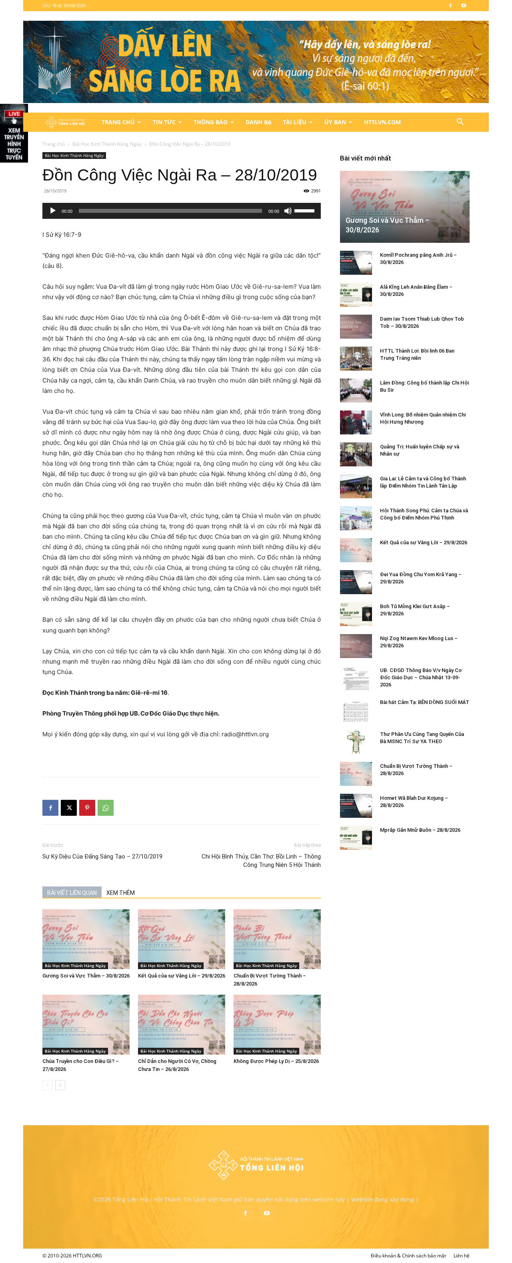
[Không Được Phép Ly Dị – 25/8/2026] (277, 1025)
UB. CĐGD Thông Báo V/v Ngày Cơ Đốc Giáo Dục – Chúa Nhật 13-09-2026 (421, 677)
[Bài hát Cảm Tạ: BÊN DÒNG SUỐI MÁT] (356, 710)
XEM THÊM (120, 893)
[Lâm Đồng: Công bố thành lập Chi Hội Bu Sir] (356, 390)
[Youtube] (464, 5)
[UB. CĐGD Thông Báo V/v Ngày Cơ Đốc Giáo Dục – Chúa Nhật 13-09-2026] (356, 678)
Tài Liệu (294, 122)
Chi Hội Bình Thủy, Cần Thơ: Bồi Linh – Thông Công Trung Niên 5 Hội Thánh (261, 860)
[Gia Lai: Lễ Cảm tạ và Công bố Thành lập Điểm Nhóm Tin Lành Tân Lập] (356, 486)
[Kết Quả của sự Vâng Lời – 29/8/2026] (181, 939)
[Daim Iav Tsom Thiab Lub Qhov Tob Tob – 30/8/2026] (356, 327)
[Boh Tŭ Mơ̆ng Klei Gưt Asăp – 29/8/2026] (356, 614)
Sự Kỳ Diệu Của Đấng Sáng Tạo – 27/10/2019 (102, 856)
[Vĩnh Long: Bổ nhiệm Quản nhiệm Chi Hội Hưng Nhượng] (356, 422)
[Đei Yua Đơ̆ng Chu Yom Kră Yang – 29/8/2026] (356, 582)
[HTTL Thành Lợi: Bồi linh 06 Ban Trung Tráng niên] (356, 359)
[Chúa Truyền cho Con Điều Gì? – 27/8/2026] (86, 1025)
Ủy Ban (335, 122)
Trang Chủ (118, 122)
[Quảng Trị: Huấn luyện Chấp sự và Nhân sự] (356, 454)
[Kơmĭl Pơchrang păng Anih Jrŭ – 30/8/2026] (356, 263)
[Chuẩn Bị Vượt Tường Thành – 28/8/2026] (277, 939)
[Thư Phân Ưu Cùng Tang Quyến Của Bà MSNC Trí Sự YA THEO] (356, 742)
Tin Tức (164, 122)
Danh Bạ (259, 122)
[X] (69, 808)
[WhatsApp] (106, 808)
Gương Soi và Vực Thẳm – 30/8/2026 (86, 976)
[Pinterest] (87, 808)
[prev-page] (47, 1085)
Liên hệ (462, 1255)
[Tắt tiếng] (288, 211)
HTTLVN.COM (382, 122)
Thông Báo (211, 122)
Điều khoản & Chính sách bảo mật (408, 1255)
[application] (181, 211)
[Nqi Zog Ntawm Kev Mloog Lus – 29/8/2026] (356, 646)
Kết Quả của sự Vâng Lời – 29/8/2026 (181, 976)
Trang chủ (53, 144)
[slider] (305, 210)
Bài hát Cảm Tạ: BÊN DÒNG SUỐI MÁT (424, 702)
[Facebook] (450, 5)
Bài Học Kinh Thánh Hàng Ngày (107, 144)
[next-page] (60, 1085)
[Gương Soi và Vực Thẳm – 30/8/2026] (86, 939)
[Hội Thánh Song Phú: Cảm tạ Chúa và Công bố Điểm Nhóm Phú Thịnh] (356, 518)
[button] (460, 123)
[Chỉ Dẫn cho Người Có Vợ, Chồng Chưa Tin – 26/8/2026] (181, 1025)
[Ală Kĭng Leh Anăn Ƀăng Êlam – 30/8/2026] (356, 295)
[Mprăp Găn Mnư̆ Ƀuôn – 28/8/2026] (356, 838)
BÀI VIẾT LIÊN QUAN (72, 893)
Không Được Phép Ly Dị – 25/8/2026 (276, 1061)
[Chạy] (53, 211)
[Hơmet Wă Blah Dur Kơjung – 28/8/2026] (356, 806)
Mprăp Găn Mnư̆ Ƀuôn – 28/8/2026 (420, 830)
